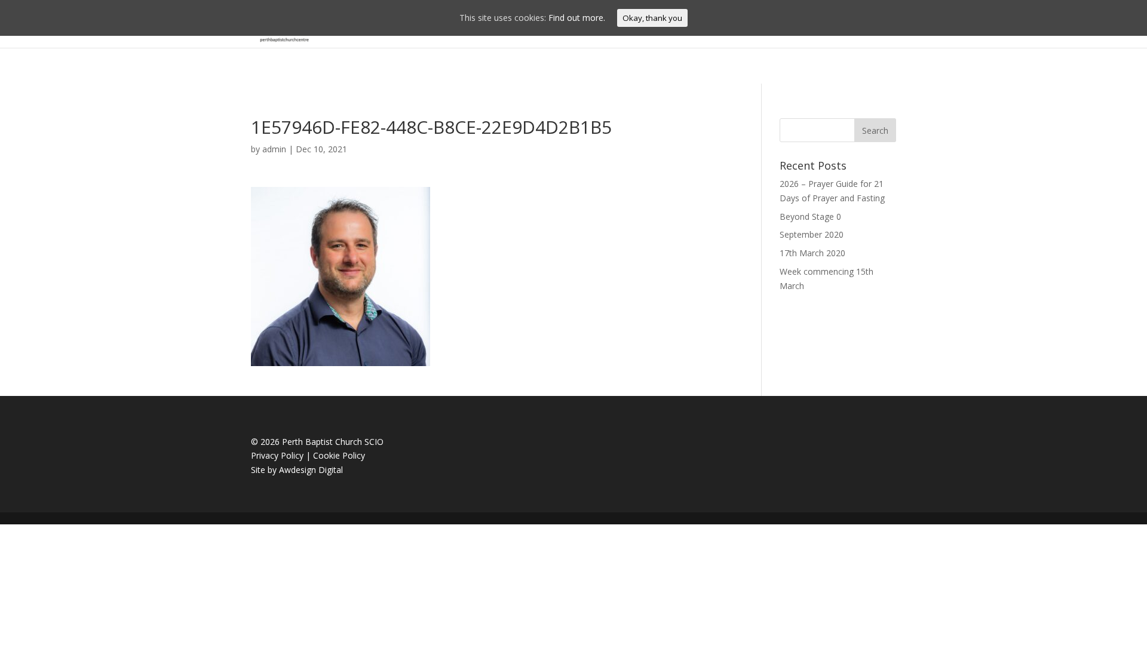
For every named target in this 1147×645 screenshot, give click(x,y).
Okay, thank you (652, 18)
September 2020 (812, 234)
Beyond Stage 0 (810, 216)
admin (274, 149)
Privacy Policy (277, 455)
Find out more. (576, 17)
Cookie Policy (339, 455)
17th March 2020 (812, 253)
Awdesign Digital (311, 469)
